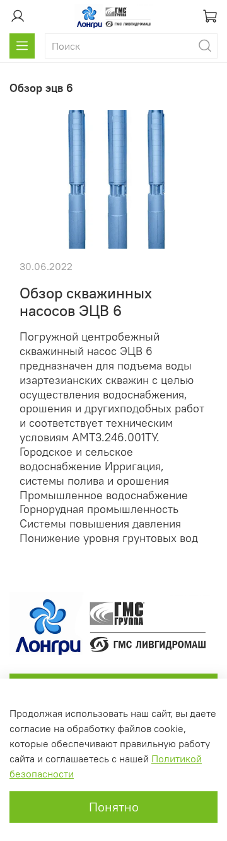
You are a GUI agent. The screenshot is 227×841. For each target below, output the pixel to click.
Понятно (114, 807)
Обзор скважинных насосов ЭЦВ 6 (86, 301)
